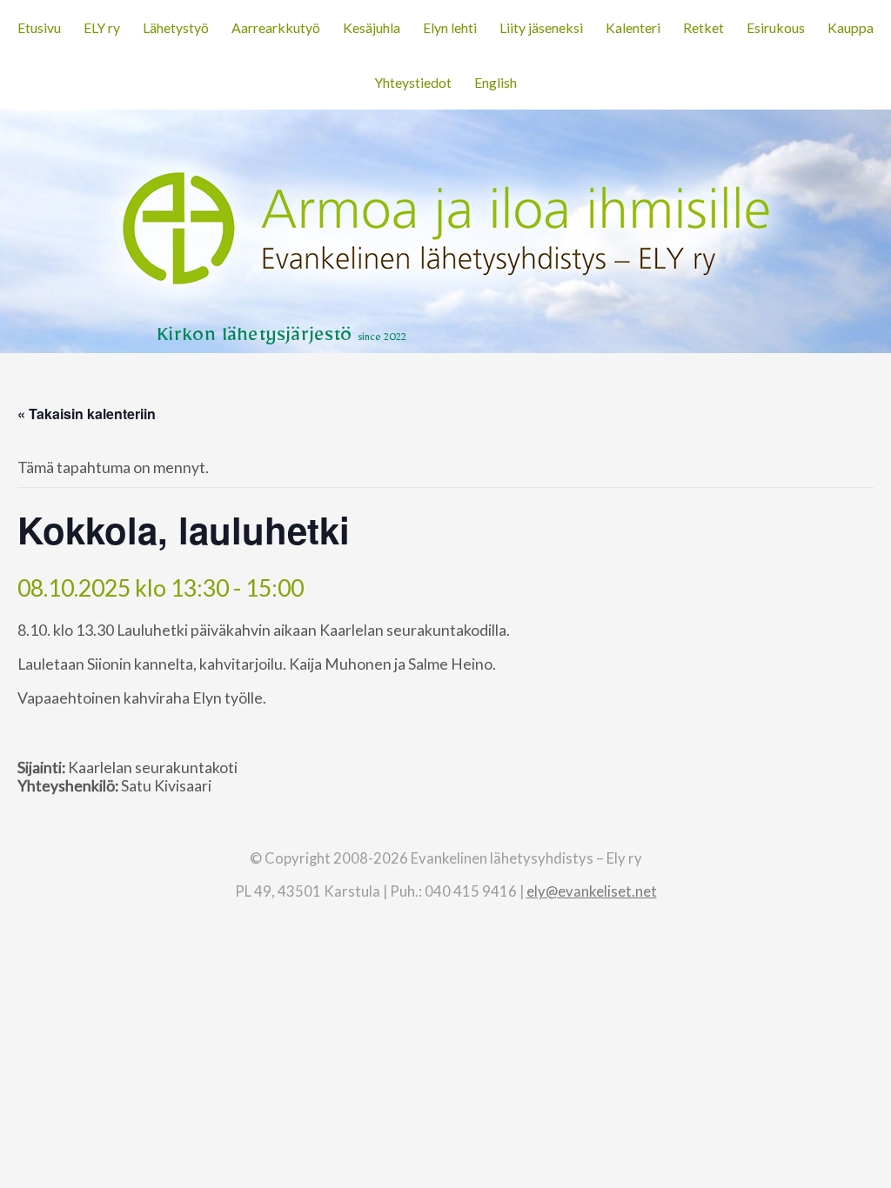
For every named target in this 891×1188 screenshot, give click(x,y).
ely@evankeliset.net (591, 891)
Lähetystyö (176, 27)
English (495, 82)
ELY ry (102, 27)
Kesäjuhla (371, 27)
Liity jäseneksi (541, 27)
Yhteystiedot (413, 82)
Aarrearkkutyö (275, 27)
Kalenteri (633, 27)
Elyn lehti (450, 27)
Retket (703, 27)
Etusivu (39, 27)
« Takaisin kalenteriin (86, 414)
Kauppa (850, 27)
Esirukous (776, 27)
